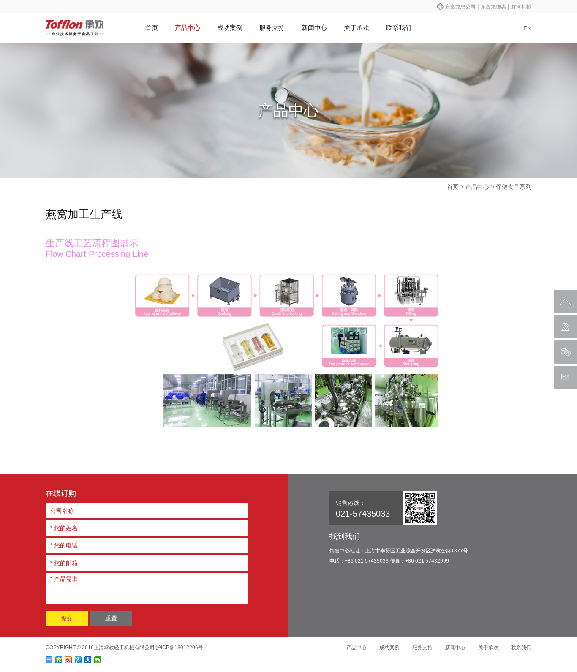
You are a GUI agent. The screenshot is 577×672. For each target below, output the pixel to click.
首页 (151, 27)
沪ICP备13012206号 (179, 647)
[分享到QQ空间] (59, 659)
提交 (67, 618)
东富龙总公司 (460, 7)
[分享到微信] (97, 659)
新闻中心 (314, 27)
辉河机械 (521, 7)
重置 (111, 618)
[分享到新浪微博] (68, 659)
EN (527, 28)
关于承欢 (356, 27)
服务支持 (272, 27)
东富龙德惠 (493, 7)
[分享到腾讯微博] (78, 659)
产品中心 (187, 27)
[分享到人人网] (88, 659)
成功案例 (229, 27)
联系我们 (398, 27)
